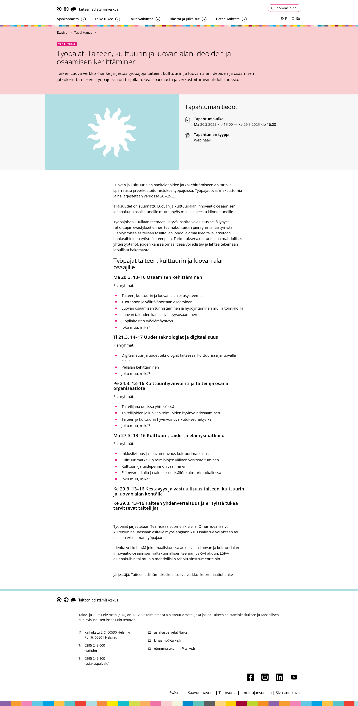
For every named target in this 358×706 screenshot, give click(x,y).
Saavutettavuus (201, 692)
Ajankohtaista (68, 19)
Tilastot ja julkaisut (184, 19)
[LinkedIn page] (279, 679)
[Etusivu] (87, 9)
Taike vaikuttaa (141, 19)
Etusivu (62, 32)
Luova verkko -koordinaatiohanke (204, 574)
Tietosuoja (227, 692)
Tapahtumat (83, 32)
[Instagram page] (265, 679)
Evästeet (176, 692)
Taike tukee (104, 19)
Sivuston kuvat (288, 692)
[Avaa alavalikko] (83, 19)
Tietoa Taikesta (228, 19)
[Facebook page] (250, 679)
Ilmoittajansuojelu (256, 692)
